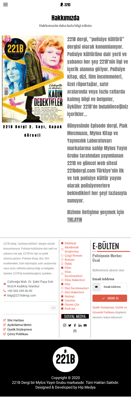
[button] (6, 87)
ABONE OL (113, 298)
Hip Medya (87, 387)
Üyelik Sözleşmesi (103, 307)
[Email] (74, 331)
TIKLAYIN (74, 219)
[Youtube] (85, 325)
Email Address (103, 279)
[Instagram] (64, 325)
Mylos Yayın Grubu (51, 382)
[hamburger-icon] (53, 307)
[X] (69, 325)
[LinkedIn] (80, 325)
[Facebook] (74, 325)
